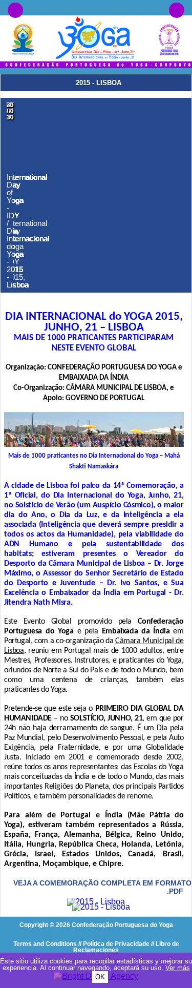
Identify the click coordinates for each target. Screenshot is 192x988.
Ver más (177, 968)
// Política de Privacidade (114, 944)
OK (100, 977)
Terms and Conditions (45, 944)
